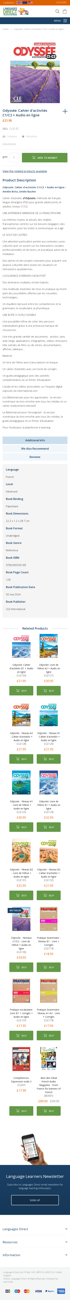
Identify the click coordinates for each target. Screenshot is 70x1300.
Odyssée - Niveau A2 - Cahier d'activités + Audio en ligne (21, 738)
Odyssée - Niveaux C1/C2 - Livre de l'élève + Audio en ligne (21, 945)
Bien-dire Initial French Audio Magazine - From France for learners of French (49, 1086)
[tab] (35, 1231)
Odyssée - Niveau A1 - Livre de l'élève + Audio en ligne (21, 807)
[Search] (57, 11)
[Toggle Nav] (65, 21)
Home (6, 29)
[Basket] (65, 11)
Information (11, 1255)
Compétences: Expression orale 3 (21, 1081)
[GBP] (19, 3)
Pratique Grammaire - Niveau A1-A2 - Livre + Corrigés (49, 1015)
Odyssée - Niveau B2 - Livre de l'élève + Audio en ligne (21, 875)
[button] (9, 96)
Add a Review (9, 143)
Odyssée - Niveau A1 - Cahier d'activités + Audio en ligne (48, 738)
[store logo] (16, 11)
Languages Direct (15, 1229)
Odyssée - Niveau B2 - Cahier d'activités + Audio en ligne (48, 875)
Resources (10, 1242)
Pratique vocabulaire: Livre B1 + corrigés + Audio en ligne (21, 1015)
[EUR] (24, 3)
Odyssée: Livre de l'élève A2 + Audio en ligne (48, 670)
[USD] (30, 3)
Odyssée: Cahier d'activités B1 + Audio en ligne (21, 670)
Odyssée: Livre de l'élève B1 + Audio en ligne (48, 807)
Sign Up (35, 1200)
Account (61, 2)
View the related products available (25, 171)
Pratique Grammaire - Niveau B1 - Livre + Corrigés (49, 943)
